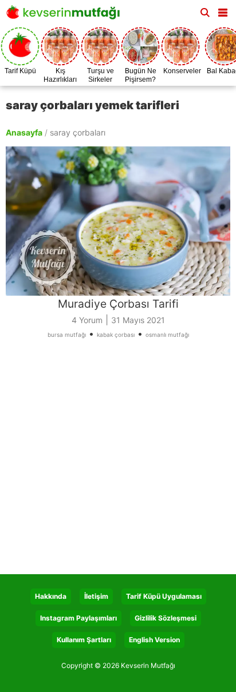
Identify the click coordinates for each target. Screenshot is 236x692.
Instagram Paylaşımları (78, 618)
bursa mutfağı (67, 334)
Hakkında (50, 596)
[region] (118, 461)
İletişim (96, 596)
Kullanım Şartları (84, 639)
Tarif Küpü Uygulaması (164, 596)
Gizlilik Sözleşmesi (165, 618)
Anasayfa (24, 132)
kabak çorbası (116, 334)
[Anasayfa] (66, 15)
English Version (154, 639)
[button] (223, 10)
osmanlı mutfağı (167, 334)
